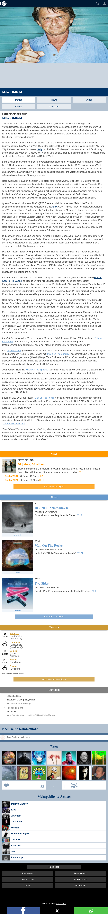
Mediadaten (28, 879)
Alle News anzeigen (54, 486)
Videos (18, 106)
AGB (27, 885)
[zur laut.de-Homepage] (3, 3)
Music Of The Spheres (58, 354)
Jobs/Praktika (80, 879)
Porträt (18, 100)
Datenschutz (80, 873)
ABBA (54, 207)
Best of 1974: (12, 480)
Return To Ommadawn (14, 423)
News (54, 100)
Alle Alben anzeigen (54, 616)
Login (104, 3)
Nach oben (54, 867)
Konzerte (54, 106)
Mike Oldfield (12, 91)
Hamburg (15, 642)
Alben (89, 100)
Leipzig (14, 651)
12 (80, 515)
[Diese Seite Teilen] (23, 910)
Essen (13, 659)
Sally (39, 149)
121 (81, 553)
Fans (23, 785)
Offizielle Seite (14, 696)
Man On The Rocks (44, 398)
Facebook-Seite (15, 708)
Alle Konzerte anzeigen (54, 679)
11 (42, 480)
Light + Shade (14, 350)
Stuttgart (14, 633)
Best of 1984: (12, 476)
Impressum (27, 873)
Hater (64, 785)
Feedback (80, 885)
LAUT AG (61, 903)
